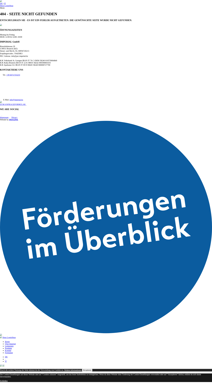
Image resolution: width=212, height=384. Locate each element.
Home (7, 342)
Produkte (8, 348)
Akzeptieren (87, 370)
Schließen (4, 381)
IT (5, 3)
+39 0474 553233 (13, 75)
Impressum (4, 117)
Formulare (9, 353)
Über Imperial (10, 344)
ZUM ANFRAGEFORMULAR (13, 104)
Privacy (14, 117)
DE (1, 3)
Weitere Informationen (72, 370)
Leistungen (9, 346)
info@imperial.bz (16, 100)
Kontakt (8, 350)
